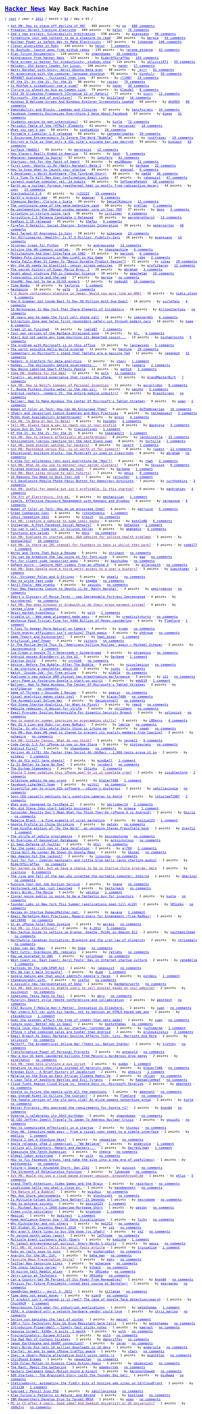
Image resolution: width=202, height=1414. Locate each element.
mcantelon (155, 1355)
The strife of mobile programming (41, 836)
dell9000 (18, 920)
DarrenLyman (138, 1147)
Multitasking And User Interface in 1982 (48, 253)
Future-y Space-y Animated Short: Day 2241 (50, 1167)
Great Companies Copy (30, 513)
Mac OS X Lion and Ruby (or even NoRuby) (48, 724)
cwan (160, 1008)
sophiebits (89, 129)
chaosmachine (116, 249)
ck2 (165, 676)
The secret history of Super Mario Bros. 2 (50, 269)
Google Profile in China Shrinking (42, 824)
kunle (117, 121)
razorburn (144, 1183)
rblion (149, 1076)
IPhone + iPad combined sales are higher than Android (61, 1032)
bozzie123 (146, 820)
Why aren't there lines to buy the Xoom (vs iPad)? (58, 1231)
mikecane (114, 233)
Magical (17, 1215)
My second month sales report (37, 1235)
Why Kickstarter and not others (39, 1223)
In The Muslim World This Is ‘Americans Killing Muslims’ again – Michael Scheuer (87, 644)
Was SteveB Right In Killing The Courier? (49, 1095)
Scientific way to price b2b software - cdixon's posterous (65, 788)
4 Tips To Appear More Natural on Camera (48, 628)
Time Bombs (20, 285)
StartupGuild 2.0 (26, 193)
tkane (117, 884)
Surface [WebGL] (25, 149)
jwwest (158, 449)
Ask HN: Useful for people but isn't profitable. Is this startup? (72, 489)
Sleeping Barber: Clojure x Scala (41, 201)
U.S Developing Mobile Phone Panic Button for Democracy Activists (72, 481)
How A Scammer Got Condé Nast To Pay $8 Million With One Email (69, 301)
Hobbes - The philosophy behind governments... (54, 365)
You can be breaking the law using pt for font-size (59, 557)
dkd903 (174, 101)
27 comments (144, 65)
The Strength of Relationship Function (46, 1171)
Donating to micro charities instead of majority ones (62, 1068)
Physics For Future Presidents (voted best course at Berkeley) (69, 1283)
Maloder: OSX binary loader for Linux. (46, 65)
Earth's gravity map (29, 197)
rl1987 (126, 77)
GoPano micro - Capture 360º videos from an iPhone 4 (60, 565)
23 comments (148, 77)
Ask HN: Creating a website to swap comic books (55, 521)
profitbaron (157, 265)
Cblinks (90, 768)
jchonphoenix (93, 513)
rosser (112, 81)
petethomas (147, 1307)
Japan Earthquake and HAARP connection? (47, 1343)
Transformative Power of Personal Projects (50, 1052)
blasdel (127, 89)
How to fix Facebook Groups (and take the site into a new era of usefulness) (83, 1159)
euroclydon (153, 385)
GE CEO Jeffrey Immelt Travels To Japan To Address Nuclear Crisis (72, 1119)
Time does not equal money (35, 1295)
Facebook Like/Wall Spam (33, 784)
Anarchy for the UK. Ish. (34, 1255)
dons (160, 209)
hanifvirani (142, 109)
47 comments (177, 177)
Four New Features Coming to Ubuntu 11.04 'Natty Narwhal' (64, 588)
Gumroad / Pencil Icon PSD (35, 1391)
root (12, 19)
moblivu (17, 1135)
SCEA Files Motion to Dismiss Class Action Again (56, 1363)
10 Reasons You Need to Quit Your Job (45, 477)
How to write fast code (32, 580)
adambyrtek (108, 1367)
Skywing (157, 465)
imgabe (91, 580)
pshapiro (18, 736)
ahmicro (134, 1072)
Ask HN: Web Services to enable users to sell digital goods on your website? (83, 988)
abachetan (138, 273)
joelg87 (90, 329)
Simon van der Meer (28, 948)
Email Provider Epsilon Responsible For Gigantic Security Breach (71, 712)
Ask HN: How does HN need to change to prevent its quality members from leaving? (87, 732)
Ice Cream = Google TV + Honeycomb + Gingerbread (56, 652)
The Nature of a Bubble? (33, 1191)
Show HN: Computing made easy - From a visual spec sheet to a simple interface (85, 1131)
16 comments (140, 97)
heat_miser (106, 636)
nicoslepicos (137, 664)
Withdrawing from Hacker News (37, 58)
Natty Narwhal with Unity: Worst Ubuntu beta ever (57, 69)
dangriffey (112, 1339)
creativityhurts (136, 616)
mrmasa (130, 808)
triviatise (147, 1247)
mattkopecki (21, 1163)
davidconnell (106, 700)
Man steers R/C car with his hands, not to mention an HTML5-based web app (80, 1012)
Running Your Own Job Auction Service (45, 884)
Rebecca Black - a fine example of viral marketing (58, 820)
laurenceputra (23, 648)
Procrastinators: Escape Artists (40, 1335)
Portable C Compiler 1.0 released (41, 133)
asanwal (127, 169)
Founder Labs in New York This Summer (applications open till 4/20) (74, 904)
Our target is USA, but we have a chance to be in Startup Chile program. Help (84, 868)
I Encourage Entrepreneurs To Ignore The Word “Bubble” (62, 137)
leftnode (105, 1235)
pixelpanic (20, 1060)
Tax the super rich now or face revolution (50, 848)
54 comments (175, 38)
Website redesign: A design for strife (46, 708)
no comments (128, 277)
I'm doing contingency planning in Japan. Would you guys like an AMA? (76, 293)
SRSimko (177, 904)
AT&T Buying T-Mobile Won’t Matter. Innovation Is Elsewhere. (67, 1008)
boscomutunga (116, 836)
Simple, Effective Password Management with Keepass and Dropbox (70, 501)
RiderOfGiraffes (115, 58)
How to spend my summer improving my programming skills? (63, 720)
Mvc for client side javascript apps (44, 561)
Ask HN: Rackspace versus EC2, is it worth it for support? (65, 449)
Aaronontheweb (142, 1371)
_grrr (142, 69)
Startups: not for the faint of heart (45, 161)
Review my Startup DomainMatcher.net (45, 912)
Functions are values (30, 533)
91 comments (163, 69)
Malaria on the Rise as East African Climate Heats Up (61, 1076)
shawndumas (101, 54)
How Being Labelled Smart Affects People (48, 369)
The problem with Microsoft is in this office (53, 345)
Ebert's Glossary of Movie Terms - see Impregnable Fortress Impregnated (78, 596)
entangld (130, 1052)
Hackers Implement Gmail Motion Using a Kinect (54, 1371)
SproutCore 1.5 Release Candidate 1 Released (52, 217)
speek (144, 728)
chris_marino (166, 1311)
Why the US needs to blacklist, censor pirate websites (62, 265)
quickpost (19, 992)
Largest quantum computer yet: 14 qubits (48, 181)
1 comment (94, 285)
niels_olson (186, 293)
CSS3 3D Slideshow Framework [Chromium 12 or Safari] (60, 93)
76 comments (138, 30)
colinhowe (94, 956)
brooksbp (93, 1211)
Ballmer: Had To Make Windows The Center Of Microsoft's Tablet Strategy (78, 401)
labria (124, 724)
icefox (83, 980)
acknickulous (122, 840)
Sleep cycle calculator (32, 1211)
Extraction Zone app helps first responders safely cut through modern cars (81, 321)
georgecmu (169, 1283)
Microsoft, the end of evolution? (41, 97)
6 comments (149, 169)
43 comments (169, 50)
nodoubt (121, 281)
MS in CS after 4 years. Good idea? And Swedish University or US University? (83, 1403)
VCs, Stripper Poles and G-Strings (42, 577)
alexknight (103, 1195)
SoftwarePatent (133, 181)
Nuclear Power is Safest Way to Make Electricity (56, 42)
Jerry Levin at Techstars (34, 1275)
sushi (115, 668)
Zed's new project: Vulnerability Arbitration (53, 34)
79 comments (134, 81)
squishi (94, 584)
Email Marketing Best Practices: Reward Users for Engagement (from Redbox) (81, 916)
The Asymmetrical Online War (37, 700)
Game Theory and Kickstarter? (37, 636)
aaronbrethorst (141, 217)
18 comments (163, 181)
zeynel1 (131, 740)
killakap (112, 1291)
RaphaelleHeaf (148, 1080)
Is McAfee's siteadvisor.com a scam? (44, 85)
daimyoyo (156, 425)
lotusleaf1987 (167, 796)
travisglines (85, 429)
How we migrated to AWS (32, 956)
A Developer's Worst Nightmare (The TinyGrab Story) (59, 173)
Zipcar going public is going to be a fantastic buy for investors (72, 896)
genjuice (145, 509)
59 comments (171, 73)
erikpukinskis (155, 1032)
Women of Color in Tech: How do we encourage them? (58, 509)
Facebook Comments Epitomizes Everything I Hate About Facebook (69, 113)
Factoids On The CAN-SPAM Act (37, 968)
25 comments (165, 165)
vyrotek (75, 660)
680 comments (143, 26)
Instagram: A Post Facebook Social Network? (51, 525)
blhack (95, 1267)
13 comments (171, 217)
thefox (91, 221)
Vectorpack (114, 888)
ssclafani (171, 301)
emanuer (88, 197)
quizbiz (94, 1191)
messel (122, 1319)
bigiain (175, 141)
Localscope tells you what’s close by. (46, 1187)
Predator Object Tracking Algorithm (43, 30)
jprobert (105, 764)
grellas (140, 205)
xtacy (121, 361)
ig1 (111, 1227)
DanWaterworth (126, 984)
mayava (116, 912)
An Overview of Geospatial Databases (44, 840)
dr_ (136, 333)
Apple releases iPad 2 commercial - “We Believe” (56, 1143)
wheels (112, 577)
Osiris (189, 812)
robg (141, 257)
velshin (92, 892)
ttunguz (132, 1127)
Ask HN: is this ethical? (34, 928)
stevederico (21, 1016)
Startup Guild (23, 660)
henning (125, 349)
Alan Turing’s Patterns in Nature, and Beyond (53, 1395)
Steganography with (29, 980)
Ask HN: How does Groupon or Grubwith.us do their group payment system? (78, 604)
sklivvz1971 (157, 62)
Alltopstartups (172, 309)
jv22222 (82, 193)
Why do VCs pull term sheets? (37, 760)
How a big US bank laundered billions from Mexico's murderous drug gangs (79, 1056)
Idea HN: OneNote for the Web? (38, 373)
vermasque (171, 501)
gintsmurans (140, 744)
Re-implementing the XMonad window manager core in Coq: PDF (66, 209)
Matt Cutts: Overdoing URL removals (43, 952)
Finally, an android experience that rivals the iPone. (62, 377)
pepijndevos (161, 588)
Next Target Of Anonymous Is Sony (41, 233)
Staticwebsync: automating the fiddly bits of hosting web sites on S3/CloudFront (87, 1383)
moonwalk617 (21, 541)
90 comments (165, 34)
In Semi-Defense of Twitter (36, 844)
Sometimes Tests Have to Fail (37, 996)
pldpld (114, 672)
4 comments (137, 213)
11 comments (148, 161)
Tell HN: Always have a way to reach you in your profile (63, 425)
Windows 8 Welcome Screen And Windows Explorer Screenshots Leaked (72, 101)
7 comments (120, 46)
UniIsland (115, 97)
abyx (101, 996)
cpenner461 (143, 317)
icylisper (113, 213)
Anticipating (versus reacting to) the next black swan (62, 441)
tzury (148, 93)
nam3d (146, 173)
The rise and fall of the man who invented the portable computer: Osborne (80, 876)
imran (121, 1343)
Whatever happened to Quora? (37, 157)
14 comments (152, 125)
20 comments (148, 349)
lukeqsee (145, 42)
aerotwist (82, 149)
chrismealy (187, 940)
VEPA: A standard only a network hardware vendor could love (66, 1311)
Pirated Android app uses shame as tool (47, 469)
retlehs (115, 952)
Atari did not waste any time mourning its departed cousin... (68, 337)
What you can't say (28, 129)
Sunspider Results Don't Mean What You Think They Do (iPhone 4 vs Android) (81, 812)
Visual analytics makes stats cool (42, 696)
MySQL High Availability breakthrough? (46, 417)
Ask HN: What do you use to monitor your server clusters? (64, 465)
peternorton (163, 225)
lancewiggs (139, 345)
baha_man (97, 1255)
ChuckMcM (18, 1303)
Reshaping (19, 289)
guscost (129, 1167)
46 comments (167, 173)
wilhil (93, 784)
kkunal (133, 852)
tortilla (153, 441)
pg (124, 26)
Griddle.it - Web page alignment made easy (50, 616)
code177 (190, 545)
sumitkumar (179, 569)
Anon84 (166, 1107)
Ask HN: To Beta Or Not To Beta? (40, 421)
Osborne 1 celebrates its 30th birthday (47, 1115)
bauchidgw (119, 561)
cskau (165, 261)
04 (66, 19)
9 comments (178, 385)
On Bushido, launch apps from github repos (50, 50)
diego (167, 113)
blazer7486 (116, 696)
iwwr (14, 189)
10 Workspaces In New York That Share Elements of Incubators (67, 309)
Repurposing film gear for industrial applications (58, 1307)
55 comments (184, 62)
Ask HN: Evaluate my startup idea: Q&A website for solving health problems (81, 537)
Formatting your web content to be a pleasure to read (61, 38)
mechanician (113, 497)
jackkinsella (151, 437)
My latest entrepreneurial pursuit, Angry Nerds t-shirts (63, 1243)
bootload (135, 1395)
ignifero (105, 157)
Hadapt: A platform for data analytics (46, 361)
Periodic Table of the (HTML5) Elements (47, 125)
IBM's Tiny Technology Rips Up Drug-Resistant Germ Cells (63, 1323)
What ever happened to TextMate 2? (42, 804)
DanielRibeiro (119, 201)
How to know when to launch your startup (48, 169)
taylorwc (72, 285)
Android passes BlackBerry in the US (45, 656)
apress (108, 924)
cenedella (188, 960)
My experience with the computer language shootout (58, 73)
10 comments (163, 273)
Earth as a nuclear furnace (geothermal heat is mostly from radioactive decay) (85, 185)
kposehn (109, 421)
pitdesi (17, 756)
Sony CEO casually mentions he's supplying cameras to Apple (66, 796)
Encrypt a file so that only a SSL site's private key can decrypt (72, 141)
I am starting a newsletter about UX (44, 668)
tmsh (116, 153)
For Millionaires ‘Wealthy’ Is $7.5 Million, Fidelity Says (65, 237)
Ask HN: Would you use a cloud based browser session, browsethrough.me (77, 1175)
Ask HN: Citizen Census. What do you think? (51, 740)
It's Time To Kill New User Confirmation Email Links (60, 177)
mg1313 (107, 1223)
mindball (105, 760)
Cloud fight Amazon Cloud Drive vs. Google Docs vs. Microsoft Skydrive (77, 1084)
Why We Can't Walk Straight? (37, 972)
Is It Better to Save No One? (37, 764)
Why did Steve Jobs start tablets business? (51, 808)
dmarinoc (189, 876)
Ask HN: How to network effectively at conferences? (59, 437)
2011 (39, 19)
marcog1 (127, 253)
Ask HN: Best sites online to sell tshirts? (51, 473)
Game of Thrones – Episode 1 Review (43, 692)
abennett (183, 1084)
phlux (181, 1175)
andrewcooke (103, 245)
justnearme (153, 1028)
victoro (90, 640)
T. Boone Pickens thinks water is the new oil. (54, 389)
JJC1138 (17, 1387)
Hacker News (25, 8)
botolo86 (139, 521)
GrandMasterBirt (161, 377)
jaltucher (121, 477)
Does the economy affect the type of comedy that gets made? (66, 1020)
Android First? (24, 748)
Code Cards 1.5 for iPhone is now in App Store (54, 744)
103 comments (147, 58)
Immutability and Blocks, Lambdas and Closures (54, 109)
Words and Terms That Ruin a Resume (43, 553)
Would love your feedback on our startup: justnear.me (61, 1028)
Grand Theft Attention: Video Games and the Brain (57, 1183)
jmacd (136, 704)
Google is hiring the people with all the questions (59, 1092)
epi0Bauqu (123, 161)
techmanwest (161, 413)
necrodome (146, 1199)
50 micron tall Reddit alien (37, 1271)
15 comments (105, 193)
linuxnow (103, 856)
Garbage (142, 165)
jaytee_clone (22, 608)
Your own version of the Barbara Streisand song (55, 333)
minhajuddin (103, 1251)
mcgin (119, 417)
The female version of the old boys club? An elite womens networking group (81, 1099)
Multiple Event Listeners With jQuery (45, 1239)
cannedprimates (120, 133)
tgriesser (127, 125)
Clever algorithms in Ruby (35, 46)
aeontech (164, 1000)
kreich (87, 517)
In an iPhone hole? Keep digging (40, 924)
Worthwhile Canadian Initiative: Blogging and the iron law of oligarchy (78, 940)
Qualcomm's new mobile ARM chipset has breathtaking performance (70, 676)
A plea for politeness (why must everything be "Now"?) (62, 461)
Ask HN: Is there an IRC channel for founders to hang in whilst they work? (81, 545)
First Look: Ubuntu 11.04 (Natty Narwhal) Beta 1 (56, 165)
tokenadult (114, 433)
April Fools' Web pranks (33, 584)
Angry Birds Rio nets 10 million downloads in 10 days (61, 1347)
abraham (131, 269)
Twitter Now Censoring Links (37, 1263)
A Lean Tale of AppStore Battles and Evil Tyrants (57, 1080)
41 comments (128, 157)
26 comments (127, 54)
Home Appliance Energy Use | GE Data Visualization (58, 1219)
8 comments (149, 89)
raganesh (172, 353)
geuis (129, 473)
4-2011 (95, 928)
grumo (123, 628)
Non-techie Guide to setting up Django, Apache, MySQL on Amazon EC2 (74, 932)
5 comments (135, 153)
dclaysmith (151, 565)
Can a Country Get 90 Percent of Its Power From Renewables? (66, 1279)
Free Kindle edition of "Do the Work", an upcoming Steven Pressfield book (80, 828)
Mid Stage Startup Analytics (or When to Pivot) (55, 704)
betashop (131, 525)
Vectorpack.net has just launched (41, 888)
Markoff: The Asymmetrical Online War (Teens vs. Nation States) (70, 1044)
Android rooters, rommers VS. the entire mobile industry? (64, 393)
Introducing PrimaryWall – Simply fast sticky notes (59, 1327)
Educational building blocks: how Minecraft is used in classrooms (72, 453)
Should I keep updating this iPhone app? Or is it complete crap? (71, 772)
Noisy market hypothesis (33, 612)
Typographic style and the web (38, 277)
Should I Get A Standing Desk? (38, 1139)
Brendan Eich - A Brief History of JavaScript (53, 1072)
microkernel (21, 600)
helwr (117, 30)
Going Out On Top (26, 429)
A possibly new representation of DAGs (46, 984)
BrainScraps (163, 393)
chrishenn (123, 708)
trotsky (169, 1044)
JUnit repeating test (30, 517)
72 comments (138, 121)
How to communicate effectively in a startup (52, 1127)
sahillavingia (165, 788)
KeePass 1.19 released (31, 221)
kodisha (119, 1239)
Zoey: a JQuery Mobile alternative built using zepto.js (62, 1355)
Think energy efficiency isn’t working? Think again (59, 632)
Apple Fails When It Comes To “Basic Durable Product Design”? (68, 261)
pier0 (96, 1295)
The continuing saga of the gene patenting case (55, 205)
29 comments (186, 261)
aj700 (127, 848)
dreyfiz (188, 828)
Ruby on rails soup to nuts (36, 1251)
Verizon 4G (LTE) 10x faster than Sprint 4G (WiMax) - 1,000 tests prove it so (84, 752)
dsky (110, 1259)
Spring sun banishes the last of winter (47, 1319)
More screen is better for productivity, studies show (61, 62)
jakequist (152, 177)
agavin (114, 692)
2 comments (160, 257)
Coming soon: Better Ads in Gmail (41, 1024)
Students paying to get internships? (44, 121)
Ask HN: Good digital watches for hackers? (50, 445)
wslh (105, 373)
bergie (153, 38)
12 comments (169, 93)
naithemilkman (182, 932)
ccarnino (18, 872)
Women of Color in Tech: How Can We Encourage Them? (59, 409)
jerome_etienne (139, 50)
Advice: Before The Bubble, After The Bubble (53, 664)
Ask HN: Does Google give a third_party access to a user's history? (74, 569)
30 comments (138, 85)
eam (142, 557)
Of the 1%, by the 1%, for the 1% (41, 81)
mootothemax (115, 1024)
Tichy (142, 1219)
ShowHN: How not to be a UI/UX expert (45, 281)
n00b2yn (17, 1407)
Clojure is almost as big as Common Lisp (48, 89)
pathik (126, 369)
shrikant (116, 553)
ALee (99, 972)
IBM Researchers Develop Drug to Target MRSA (52, 1399)
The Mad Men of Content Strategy (40, 1339)
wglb (66, 289)
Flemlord (172, 620)
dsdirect (64, 1215)
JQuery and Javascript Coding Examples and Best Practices (64, 413)
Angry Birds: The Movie (32, 892)
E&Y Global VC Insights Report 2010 (43, 1227)
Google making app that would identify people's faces (61, 976)
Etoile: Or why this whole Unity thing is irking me (59, 728)
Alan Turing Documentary (33, 54)
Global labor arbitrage (32, 1155)
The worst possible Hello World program (47, 349)
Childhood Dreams (26, 1359)
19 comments (150, 133)
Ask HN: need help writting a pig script (48, 1064)
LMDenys (156, 720)
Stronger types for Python (35, 245)
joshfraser (156, 137)
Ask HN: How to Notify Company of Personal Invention (60, 385)
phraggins (142, 652)
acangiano (140, 34)
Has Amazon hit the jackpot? (37, 856)
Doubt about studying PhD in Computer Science (53, 273)
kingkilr (147, 73)
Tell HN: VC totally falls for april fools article (58, 1247)
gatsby (112, 824)
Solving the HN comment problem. (40, 249)
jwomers (138, 365)
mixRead (167, 1375)
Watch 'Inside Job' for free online (43, 672)
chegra (105, 1151)
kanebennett (125, 1187)
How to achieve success (32, 1203)
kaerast (146, 1327)
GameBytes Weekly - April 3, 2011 (41, 1291)
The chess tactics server (34, 1267)
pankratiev (176, 489)
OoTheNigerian (151, 409)
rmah (149, 461)
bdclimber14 (117, 804)
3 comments (179, 209)
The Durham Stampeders (31, 768)
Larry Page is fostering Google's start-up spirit (57, 680)
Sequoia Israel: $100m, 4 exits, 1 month (48, 1331)
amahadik (133, 529)
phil (97, 844)
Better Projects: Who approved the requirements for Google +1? (69, 1107)
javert (128, 445)
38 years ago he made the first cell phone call (55, 317)
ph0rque (146, 632)
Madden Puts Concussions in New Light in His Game (57, 257)
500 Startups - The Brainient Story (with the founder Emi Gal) (70, 1375)
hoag (189, 321)
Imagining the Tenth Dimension (38, 1151)
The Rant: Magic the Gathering (38, 1367)
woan (182, 401)
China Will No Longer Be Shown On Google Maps (53, 852)
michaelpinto (172, 337)
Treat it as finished (30, 329)
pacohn (137, 389)
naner (123, 65)
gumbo (123, 1064)
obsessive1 (143, 1363)
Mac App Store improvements (36, 1195)
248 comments (170, 42)
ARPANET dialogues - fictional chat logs (48, 77)
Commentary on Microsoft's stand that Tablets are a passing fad (70, 353)
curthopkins (177, 481)
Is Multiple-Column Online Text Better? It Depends (58, 1199)
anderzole (142, 1143)
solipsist (173, 712)
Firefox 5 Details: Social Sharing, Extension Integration (64, 225)
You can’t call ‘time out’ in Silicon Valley (52, 529)
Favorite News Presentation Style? (42, 1259)
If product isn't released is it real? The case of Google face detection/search (86, 1299)
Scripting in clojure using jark (40, 213)
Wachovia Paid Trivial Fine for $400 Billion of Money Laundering (71, 620)
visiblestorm (176, 772)
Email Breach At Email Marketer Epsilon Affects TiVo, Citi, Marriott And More (84, 1036)
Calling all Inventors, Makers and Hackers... (53, 1147)
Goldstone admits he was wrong (38, 780)
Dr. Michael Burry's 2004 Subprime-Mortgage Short (57, 1207)
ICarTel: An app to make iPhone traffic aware (53, 1351)
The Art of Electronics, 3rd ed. (40, 497)
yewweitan (107, 1139)
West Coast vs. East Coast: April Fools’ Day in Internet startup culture (79, 960)
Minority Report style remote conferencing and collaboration (67, 1000)
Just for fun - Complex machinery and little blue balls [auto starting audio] (84, 860)
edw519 (141, 680)
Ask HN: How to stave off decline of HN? (48, 26)
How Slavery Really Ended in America (44, 153)
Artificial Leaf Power (31, 640)
